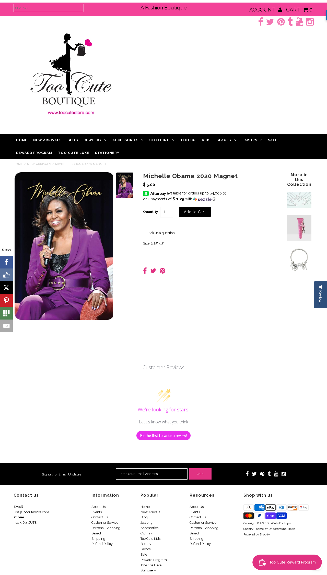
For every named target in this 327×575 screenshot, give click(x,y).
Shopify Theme (253, 529)
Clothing (159, 140)
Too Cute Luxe (73, 153)
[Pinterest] (6, 300)
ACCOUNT (262, 10)
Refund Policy (102, 544)
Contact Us (99, 517)
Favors (249, 140)
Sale (272, 140)
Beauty (224, 140)
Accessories (125, 140)
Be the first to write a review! (163, 435)
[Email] (6, 326)
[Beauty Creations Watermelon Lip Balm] (299, 240)
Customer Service (104, 522)
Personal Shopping (105, 528)
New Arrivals (47, 140)
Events (96, 512)
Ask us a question (161, 233)
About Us (98, 507)
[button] (213, 199)
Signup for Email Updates (61, 474)
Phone (19, 517)
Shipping (98, 539)
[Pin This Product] (162, 271)
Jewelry (93, 140)
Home (21, 140)
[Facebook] (6, 262)
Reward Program (34, 153)
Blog (72, 140)
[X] (6, 287)
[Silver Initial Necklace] (299, 207)
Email (18, 507)
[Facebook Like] (6, 274)
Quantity (150, 212)
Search (96, 533)
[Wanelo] (6, 313)
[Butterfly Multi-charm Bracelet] (299, 271)
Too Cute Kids (195, 140)
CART (299, 10)
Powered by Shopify (256, 534)
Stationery (107, 153)
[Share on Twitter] (153, 271)
